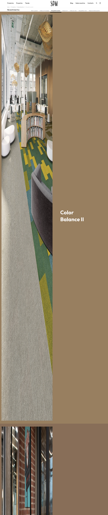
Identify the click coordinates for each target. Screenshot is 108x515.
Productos (10, 3)
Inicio (8, 7)
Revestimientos (20, 7)
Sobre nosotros (80, 3)
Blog (71, 3)
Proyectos (19, 3)
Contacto (90, 3)
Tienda (27, 3)
